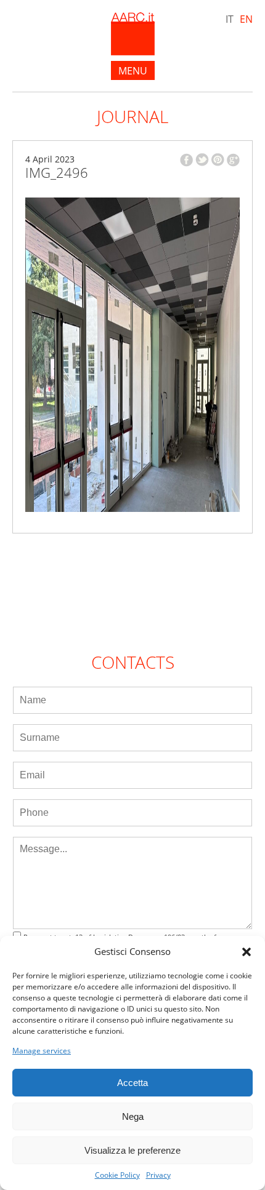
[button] (246, 952)
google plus (233, 160)
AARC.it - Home (133, 33)
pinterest (217, 159)
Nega (133, 1116)
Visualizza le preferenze (132, 1150)
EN (246, 19)
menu (132, 71)
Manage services (41, 1051)
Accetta (132, 1082)
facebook (186, 160)
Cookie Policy (117, 1175)
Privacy (158, 1175)
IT (230, 19)
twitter (202, 159)
